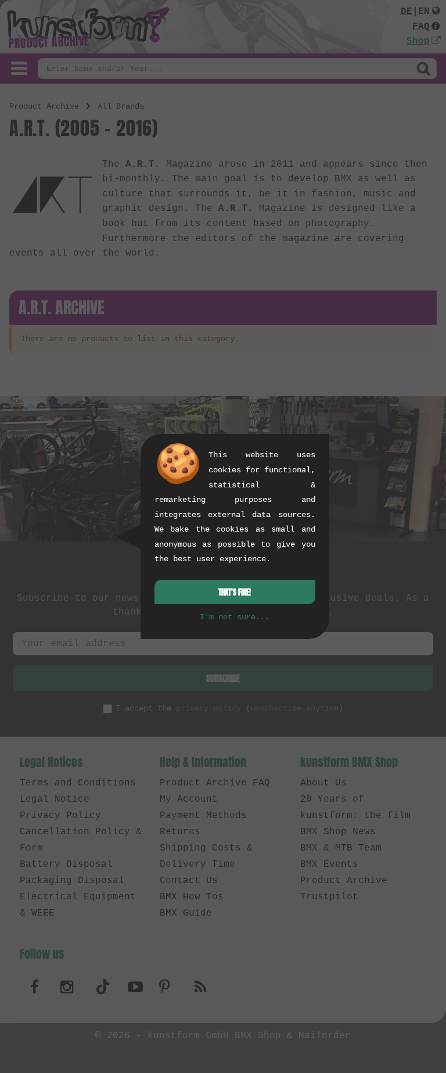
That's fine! (234, 592)
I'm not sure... (234, 617)
